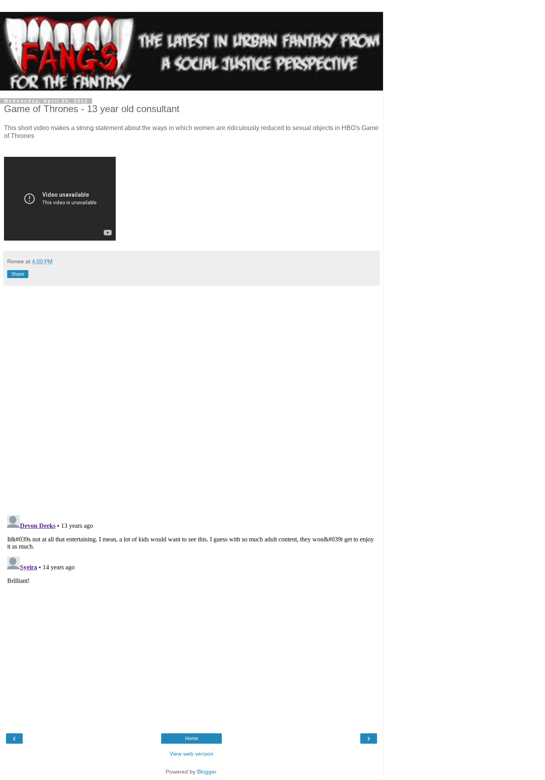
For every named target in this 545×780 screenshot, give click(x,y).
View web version (191, 753)
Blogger (206, 771)
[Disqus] (191, 397)
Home (191, 738)
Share (17, 274)
